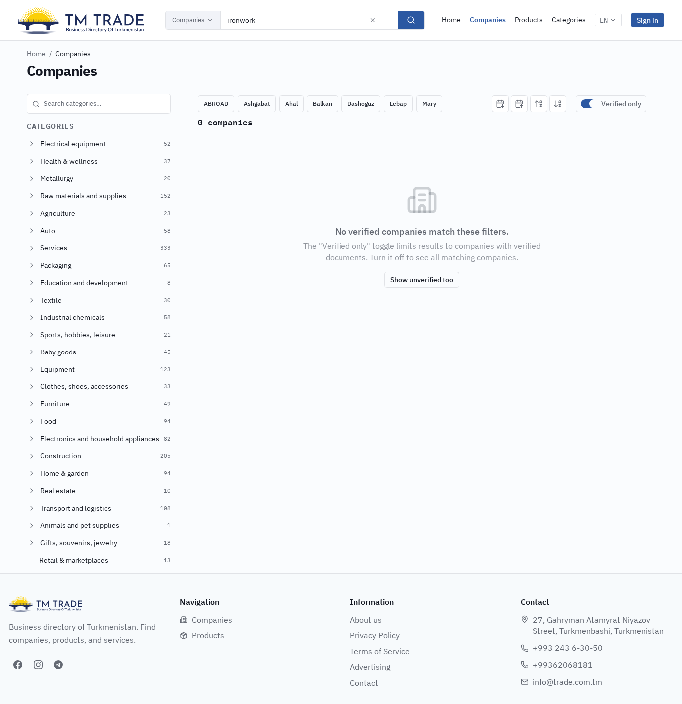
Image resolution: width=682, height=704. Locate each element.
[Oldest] (519, 103)
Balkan (322, 103)
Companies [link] (73, 53)
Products (529, 19)
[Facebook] (18, 665)
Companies (188, 20)
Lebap (398, 103)
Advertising (370, 667)
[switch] (589, 103)
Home (451, 19)
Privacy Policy (375, 635)
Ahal (291, 103)
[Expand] (32, 144)
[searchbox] (99, 104)
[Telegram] (58, 665)
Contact (364, 683)
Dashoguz (360, 103)
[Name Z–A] (557, 103)
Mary (429, 103)
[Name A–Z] (538, 103)
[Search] (411, 20)
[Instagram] (38, 665)
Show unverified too (421, 279)
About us (366, 620)
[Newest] (500, 103)
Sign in (647, 20)
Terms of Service (380, 651)
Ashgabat (257, 103)
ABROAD (216, 103)
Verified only (621, 103)
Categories (569, 19)
